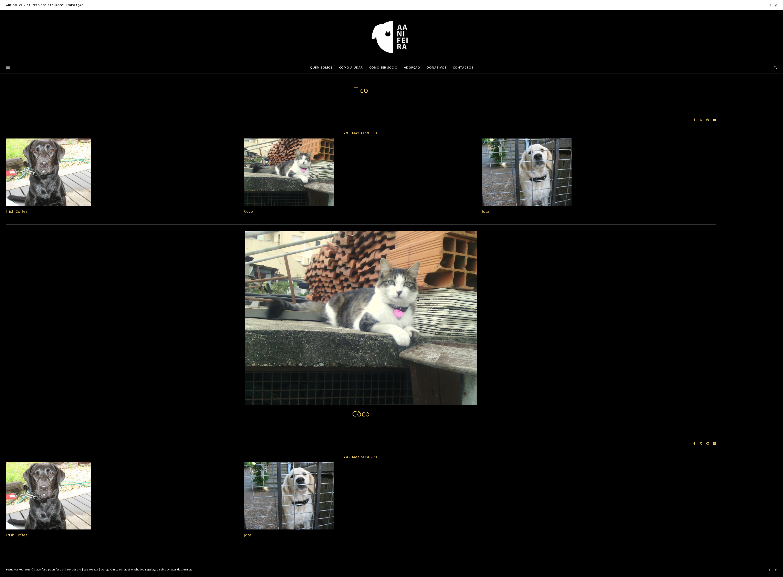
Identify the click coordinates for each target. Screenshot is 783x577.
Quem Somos (321, 67)
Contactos (463, 67)
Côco (248, 211)
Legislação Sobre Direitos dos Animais (168, 569)
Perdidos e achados (48, 5)
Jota (485, 211)
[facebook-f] (770, 5)
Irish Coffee (17, 211)
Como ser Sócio (383, 67)
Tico (361, 90)
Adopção (412, 67)
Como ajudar (351, 67)
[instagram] (776, 5)
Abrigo (11, 5)
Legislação (75, 5)
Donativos (436, 67)
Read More (361, 104)
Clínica (25, 5)
